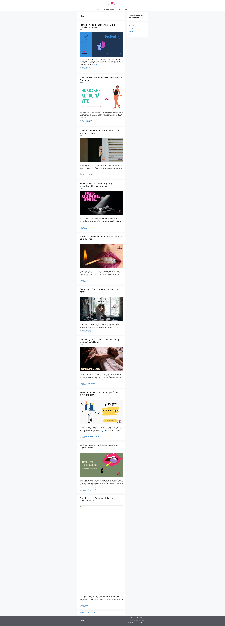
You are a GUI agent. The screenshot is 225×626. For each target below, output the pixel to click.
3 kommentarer (84, 228)
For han (82, 436)
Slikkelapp (86, 605)
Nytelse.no (131, 25)
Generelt (88, 67)
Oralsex (82, 280)
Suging (85, 280)
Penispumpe (92, 436)
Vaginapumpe (99, 489)
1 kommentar (83, 122)
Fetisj (82, 68)
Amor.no (131, 34)
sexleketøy (97, 436)
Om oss (126, 9)
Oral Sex (91, 278)
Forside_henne (88, 489)
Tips (91, 120)
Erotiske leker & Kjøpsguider (108, 9)
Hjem (98, 9)
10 (91, 612)
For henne (83, 487)
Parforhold (88, 383)
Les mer (95, 64)
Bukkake (82, 121)
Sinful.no (131, 31)
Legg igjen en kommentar (86, 69)
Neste (95, 612)
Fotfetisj (85, 68)
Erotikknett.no (132, 28)
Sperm (88, 121)
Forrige (82, 612)
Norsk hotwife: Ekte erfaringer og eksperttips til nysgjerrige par (96, 184)
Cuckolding (83, 383)
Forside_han (86, 436)
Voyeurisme (90, 174)
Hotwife (82, 227)
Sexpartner (93, 383)
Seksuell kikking (84, 174)
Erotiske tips (119, 9)
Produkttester (91, 487)
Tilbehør (96, 487)
